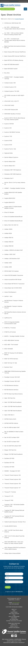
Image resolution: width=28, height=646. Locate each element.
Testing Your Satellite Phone (14, 620)
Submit (8, 587)
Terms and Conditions (14, 623)
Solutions (14, 617)
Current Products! (19, 19)
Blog (14, 610)
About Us (14, 609)
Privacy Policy (14, 626)
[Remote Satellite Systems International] (10, 5)
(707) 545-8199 (15, 602)
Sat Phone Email (14, 619)
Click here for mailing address (14, 606)
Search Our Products (7, 9)
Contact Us (14, 624)
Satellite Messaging (14, 616)
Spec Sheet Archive (14, 613)
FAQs (14, 615)
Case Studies (14, 612)
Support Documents (14, 627)
